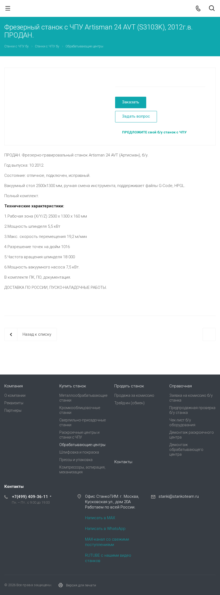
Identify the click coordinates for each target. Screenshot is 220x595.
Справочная (180, 386)
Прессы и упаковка (76, 460)
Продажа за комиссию (134, 395)
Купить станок (72, 386)
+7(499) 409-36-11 (30, 496)
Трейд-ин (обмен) (129, 403)
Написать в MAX (100, 517)
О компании (14, 395)
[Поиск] (212, 9)
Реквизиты (13, 403)
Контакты (123, 461)
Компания (13, 386)
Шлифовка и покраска (79, 452)
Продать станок (129, 386)
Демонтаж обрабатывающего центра (186, 449)
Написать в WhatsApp (105, 528)
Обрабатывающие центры (82, 445)
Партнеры (12, 410)
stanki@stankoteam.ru (179, 496)
